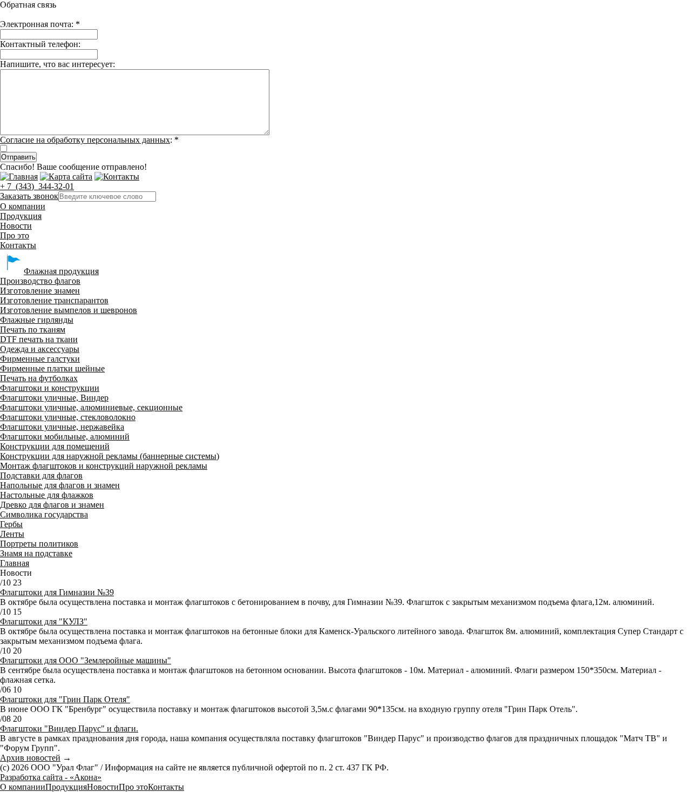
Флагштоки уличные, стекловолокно (68, 417)
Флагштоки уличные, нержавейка (62, 426)
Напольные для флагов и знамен (60, 485)
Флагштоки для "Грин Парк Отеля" (65, 699)
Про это (14, 235)
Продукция (21, 216)
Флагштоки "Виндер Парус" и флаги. (69, 728)
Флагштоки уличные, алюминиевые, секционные (91, 407)
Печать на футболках (39, 378)
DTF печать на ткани (39, 339)
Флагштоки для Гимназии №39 (57, 592)
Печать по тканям (32, 329)
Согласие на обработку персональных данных (85, 139)
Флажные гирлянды (36, 319)
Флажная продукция (61, 271)
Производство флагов (40, 280)
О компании (22, 206)
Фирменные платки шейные (52, 368)
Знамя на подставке (36, 553)
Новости (16, 225)
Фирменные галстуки (40, 358)
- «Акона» (50, 777)
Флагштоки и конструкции (49, 387)
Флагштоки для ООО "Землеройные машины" (85, 660)
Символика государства (44, 514)
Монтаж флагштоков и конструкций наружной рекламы (103, 465)
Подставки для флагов (41, 475)
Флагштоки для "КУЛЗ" (43, 621)
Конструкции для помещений (55, 446)
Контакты (18, 245)
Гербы (11, 524)
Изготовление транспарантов (54, 300)
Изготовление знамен (40, 290)
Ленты (12, 533)
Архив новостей (30, 757)
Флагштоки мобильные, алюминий (65, 436)
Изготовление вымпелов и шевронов (68, 310)
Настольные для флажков (46, 495)
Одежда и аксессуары (39, 349)
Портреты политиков (39, 543)
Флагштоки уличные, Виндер (54, 397)
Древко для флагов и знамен (52, 504)
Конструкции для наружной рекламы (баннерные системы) (109, 456)
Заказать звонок (29, 196)
